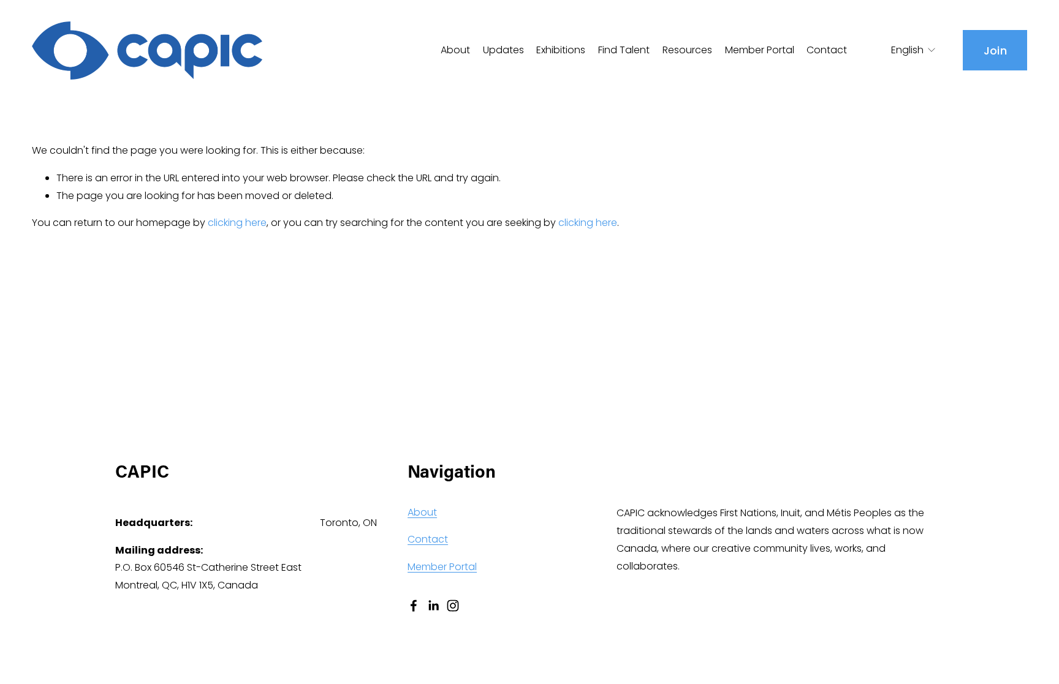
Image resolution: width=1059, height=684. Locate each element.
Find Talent (624, 50)
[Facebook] (414, 605)
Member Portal (759, 50)
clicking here (237, 223)
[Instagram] (453, 605)
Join (995, 50)
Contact (827, 50)
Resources (687, 50)
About (422, 512)
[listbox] (905, 50)
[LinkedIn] (433, 605)
